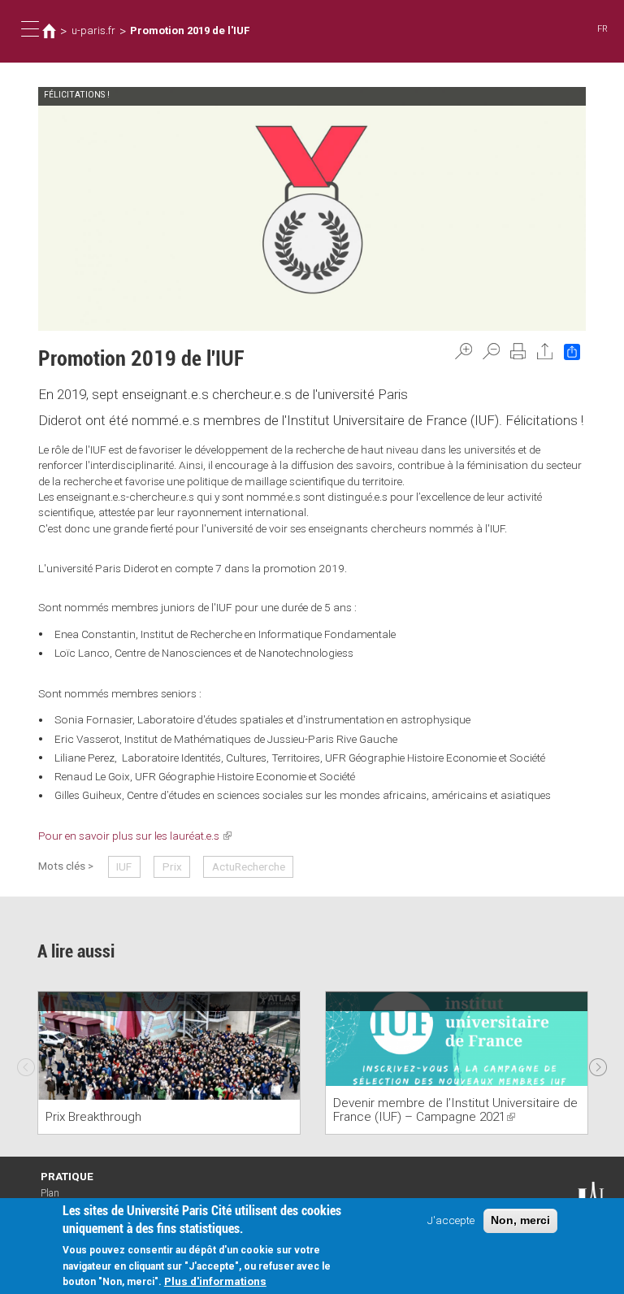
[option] (169, 1063)
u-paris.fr (93, 30)
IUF (124, 866)
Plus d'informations (215, 1280)
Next (598, 1063)
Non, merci (520, 1220)
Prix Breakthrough (93, 1116)
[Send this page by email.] (545, 351)
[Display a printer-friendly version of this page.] (518, 351)
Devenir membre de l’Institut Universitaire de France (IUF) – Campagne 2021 (455, 1110)
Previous (26, 1063)
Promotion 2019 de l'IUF (189, 30)
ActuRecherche (248, 866)
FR (602, 29)
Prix (172, 866)
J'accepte (450, 1220)
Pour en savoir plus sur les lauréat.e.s (135, 835)
